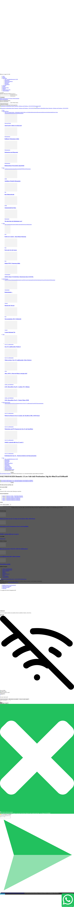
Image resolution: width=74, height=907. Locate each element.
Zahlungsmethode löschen (9, 469)
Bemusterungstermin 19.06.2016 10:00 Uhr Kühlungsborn (14, 548)
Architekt (21, 112)
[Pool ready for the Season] (11, 246)
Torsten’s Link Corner (6, 89)
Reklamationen (12, 113)
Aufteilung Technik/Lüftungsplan (12, 181)
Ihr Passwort (13, 96)
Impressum (7, 83)
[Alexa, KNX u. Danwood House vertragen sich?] (11, 370)
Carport (7, 224)
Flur (16, 168)
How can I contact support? (24, 699)
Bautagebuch (7, 80)
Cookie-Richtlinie (5, 90)
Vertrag (16, 113)
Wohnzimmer (28, 168)
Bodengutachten (45, 112)
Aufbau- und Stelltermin (27, 112)
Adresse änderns (8, 466)
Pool (23, 224)
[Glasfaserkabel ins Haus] (11, 204)
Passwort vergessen (8, 467)
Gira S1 (22, 403)
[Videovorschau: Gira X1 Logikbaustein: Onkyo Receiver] (11, 356)
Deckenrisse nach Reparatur (11, 152)
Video (3, 334)
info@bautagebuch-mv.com (13, 582)
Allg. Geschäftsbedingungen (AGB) (11, 79)
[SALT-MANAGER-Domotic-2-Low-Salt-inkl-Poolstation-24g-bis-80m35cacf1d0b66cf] (16, 480)
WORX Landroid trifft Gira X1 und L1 (14, 442)
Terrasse (25, 224)
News (3, 110)
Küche (24, 168)
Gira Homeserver (17, 403)
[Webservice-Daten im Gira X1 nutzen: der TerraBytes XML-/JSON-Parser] (11, 412)
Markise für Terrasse (9, 305)
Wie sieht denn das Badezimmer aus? (13, 221)
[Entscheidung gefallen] (3, 561)
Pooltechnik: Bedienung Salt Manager (13, 497)
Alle (5, 112)
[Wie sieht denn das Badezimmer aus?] (11, 217)
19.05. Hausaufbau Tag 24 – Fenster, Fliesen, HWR (17, 400)
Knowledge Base (5, 87)
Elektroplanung (20, 113)
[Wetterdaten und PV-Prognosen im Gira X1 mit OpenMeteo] (11, 425)
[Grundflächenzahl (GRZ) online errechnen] (3, 554)
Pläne (9, 113)
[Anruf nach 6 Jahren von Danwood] (11, 122)
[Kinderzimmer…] (11, 288)
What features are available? (13, 699)
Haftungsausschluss (5, 587)
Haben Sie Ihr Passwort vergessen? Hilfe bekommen (9, 98)
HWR (22, 168)
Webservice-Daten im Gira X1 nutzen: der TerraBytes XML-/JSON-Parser (22, 415)
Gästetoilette (19, 168)
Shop (3, 457)
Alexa (6, 371)
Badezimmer (8, 168)
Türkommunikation (39, 403)
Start (1, 473)
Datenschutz (4, 78)
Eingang (10, 224)
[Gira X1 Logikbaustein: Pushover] (11, 343)
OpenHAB (34, 403)
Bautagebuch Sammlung (6, 586)
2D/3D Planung (5, 278)
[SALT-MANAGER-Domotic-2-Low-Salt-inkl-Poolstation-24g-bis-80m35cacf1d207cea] (16, 481)
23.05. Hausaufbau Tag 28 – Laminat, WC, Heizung (17, 386)
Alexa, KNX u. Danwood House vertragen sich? (16, 373)
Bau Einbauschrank (9, 194)
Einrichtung (13, 168)
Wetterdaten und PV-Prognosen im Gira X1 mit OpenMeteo (19, 429)
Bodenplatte (50, 112)
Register (3, 77)
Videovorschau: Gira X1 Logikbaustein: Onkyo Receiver (18, 360)
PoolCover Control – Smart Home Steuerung (15, 236)
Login (3, 76)
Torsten (3, 495)
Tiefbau (28, 224)
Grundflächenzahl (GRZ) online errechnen (10, 556)
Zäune (30, 224)
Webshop (4, 88)
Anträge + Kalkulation (15, 112)
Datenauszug (7, 82)
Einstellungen (2, 894)
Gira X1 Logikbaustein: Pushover (13, 346)
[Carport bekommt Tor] (11, 329)
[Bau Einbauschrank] (11, 191)
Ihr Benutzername (14, 94)
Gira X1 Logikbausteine (9, 344)
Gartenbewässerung (18, 224)
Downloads (7, 462)
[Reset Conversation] (1, 615)
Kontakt (3, 86)
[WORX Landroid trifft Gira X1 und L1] (11, 439)
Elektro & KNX (11, 403)
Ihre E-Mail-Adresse (14, 102)
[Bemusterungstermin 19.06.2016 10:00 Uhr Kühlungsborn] (3, 546)
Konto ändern (7, 461)
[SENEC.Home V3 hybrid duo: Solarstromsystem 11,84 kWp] (11, 273)
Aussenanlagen (7, 274)
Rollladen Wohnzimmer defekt (12, 138)
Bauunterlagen (34, 112)
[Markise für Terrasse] (11, 302)
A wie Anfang (8, 112)
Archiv (1, 504)
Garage (13, 224)
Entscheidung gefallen (5, 564)
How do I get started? (4, 699)
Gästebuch (4, 85)
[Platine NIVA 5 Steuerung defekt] (11, 260)
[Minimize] (3, 615)
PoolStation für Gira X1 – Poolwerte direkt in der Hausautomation (20, 455)
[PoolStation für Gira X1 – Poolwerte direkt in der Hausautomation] (11, 452)
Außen (3, 223)
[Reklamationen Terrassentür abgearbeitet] (11, 162)
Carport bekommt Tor (10, 332)
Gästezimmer (7, 289)
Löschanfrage (7, 84)
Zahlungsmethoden (8, 468)
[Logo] (17, 108)
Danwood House (5, 111)
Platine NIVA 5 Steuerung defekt (12, 263)
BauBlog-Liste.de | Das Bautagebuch (9, 585)
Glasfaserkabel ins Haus (10, 207)
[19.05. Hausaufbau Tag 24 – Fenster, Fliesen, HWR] (11, 396)
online (2, 538)
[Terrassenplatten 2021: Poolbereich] (11, 315)
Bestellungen (7, 460)
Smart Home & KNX (6, 402)
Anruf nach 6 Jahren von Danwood (13, 125)
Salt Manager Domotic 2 (6, 473)
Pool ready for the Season (11, 250)
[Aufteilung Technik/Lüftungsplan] (11, 177)
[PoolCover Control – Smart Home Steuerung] (7, 233)
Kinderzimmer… (9, 292)
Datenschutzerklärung (9, 81)
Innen (3, 167)
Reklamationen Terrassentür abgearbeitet (14, 165)
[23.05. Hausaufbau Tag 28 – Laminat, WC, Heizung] (11, 383)
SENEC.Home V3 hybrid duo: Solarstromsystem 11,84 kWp (19, 276)
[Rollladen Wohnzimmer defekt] (11, 135)
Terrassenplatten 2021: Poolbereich (13, 319)
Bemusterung (39, 112)
